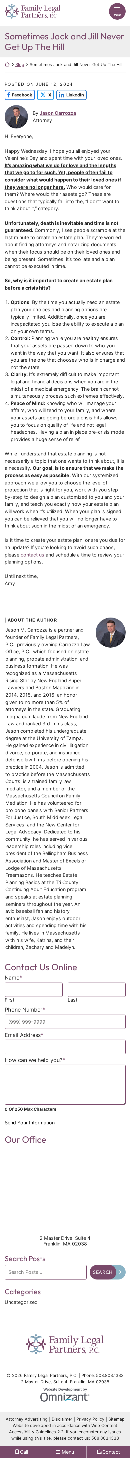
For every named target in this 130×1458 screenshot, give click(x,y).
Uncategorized (21, 1302)
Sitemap (116, 1419)
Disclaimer (62, 1419)
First (9, 1000)
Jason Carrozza (58, 113)
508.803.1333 (105, 1438)
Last (72, 1000)
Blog (19, 64)
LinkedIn (70, 94)
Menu (117, 14)
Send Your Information (30, 1122)
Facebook (18, 94)
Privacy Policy (90, 1419)
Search (102, 1272)
